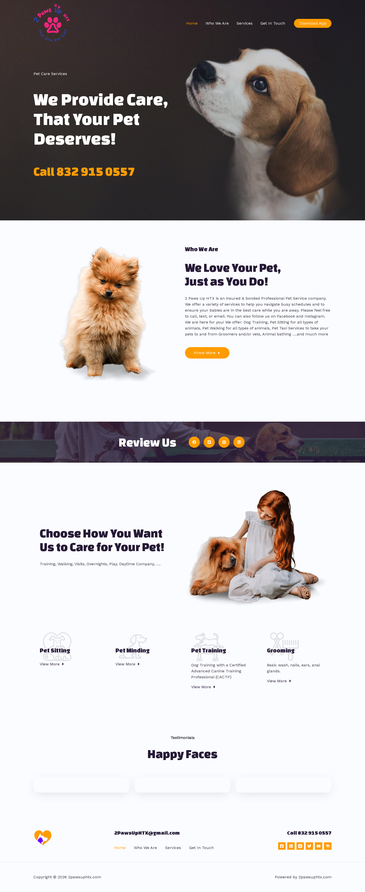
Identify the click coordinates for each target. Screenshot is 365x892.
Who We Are (217, 23)
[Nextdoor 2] (327, 846)
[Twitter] (309, 846)
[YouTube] (318, 846)
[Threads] (300, 846)
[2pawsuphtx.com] (52, 23)
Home (192, 23)
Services (245, 23)
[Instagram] (291, 846)
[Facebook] (282, 846)
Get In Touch (272, 23)
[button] (312, 23)
